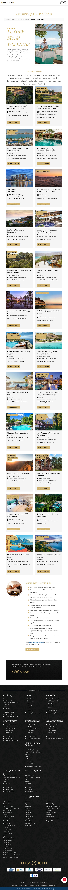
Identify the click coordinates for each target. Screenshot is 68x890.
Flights (5, 836)
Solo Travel (6, 819)
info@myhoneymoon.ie (33, 738)
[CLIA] (39, 870)
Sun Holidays (6, 823)
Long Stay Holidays (8, 816)
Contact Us (28, 812)
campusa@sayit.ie (32, 791)
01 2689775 (9, 789)
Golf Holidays (7, 829)
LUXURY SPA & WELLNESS (18, 38)
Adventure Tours (8, 806)
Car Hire (27, 814)
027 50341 (30, 711)
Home (7, 19)
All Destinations (7, 850)
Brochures (28, 806)
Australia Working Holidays (11, 853)
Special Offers (7, 804)
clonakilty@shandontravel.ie (56, 713)
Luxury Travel (25, 19)
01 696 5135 (9, 714)
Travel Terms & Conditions (53, 806)
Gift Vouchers (7, 802)
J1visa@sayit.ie (9, 791)
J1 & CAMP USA (7, 812)
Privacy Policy (50, 804)
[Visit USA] (48, 870)
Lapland (5, 814)
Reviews (48, 814)
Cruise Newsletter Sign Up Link (12, 855)
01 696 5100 (30, 764)
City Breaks (6, 831)
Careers (27, 810)
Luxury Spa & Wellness (37, 19)
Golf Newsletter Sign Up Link (11, 857)
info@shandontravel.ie (11, 716)
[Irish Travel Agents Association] (29, 870)
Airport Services (29, 819)
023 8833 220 (52, 711)
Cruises (5, 827)
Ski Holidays (6, 842)
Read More (31, 649)
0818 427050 (20, 671)
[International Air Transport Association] (11, 870)
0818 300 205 (9, 736)
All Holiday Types (8, 848)
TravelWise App (50, 816)
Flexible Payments (30, 821)
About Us (27, 808)
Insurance (27, 802)
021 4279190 (9, 787)
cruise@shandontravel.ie (12, 740)
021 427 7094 (9, 712)
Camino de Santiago (9, 825)
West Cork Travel (30, 823)
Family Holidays (7, 833)
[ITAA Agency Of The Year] (57, 870)
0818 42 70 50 (52, 736)
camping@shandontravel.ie (34, 766)
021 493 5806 (9, 738)
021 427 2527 (31, 762)
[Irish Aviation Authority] (34, 875)
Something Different (9, 838)
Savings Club (28, 825)
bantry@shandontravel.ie (34, 713)
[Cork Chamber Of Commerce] (20, 870)
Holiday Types (15, 19)
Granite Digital (52, 885)
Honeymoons (7, 844)
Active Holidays (7, 840)
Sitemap (48, 802)
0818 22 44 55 (31, 736)
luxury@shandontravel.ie (36, 642)
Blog (26, 804)
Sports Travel (7, 821)
